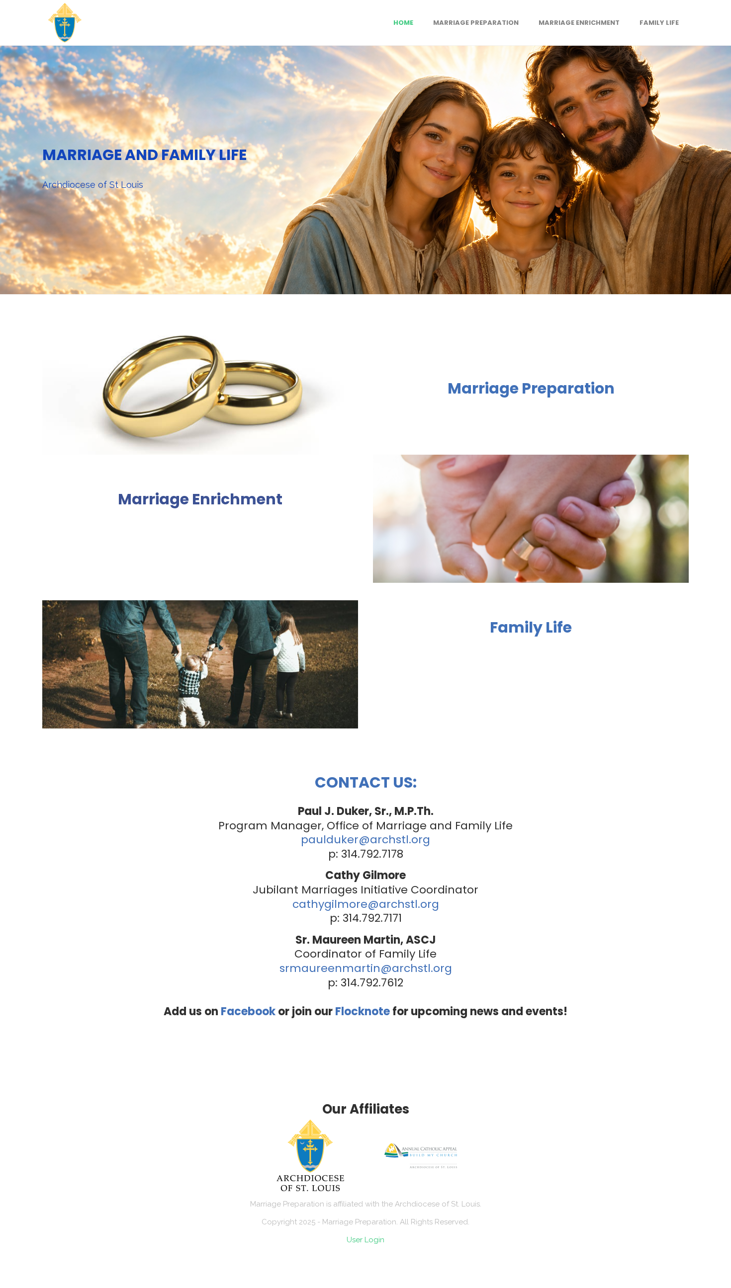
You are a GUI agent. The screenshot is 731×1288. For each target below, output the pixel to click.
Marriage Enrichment (200, 499)
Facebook (248, 1011)
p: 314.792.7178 (365, 854)
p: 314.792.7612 (365, 982)
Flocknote (362, 1011)
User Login (365, 1239)
